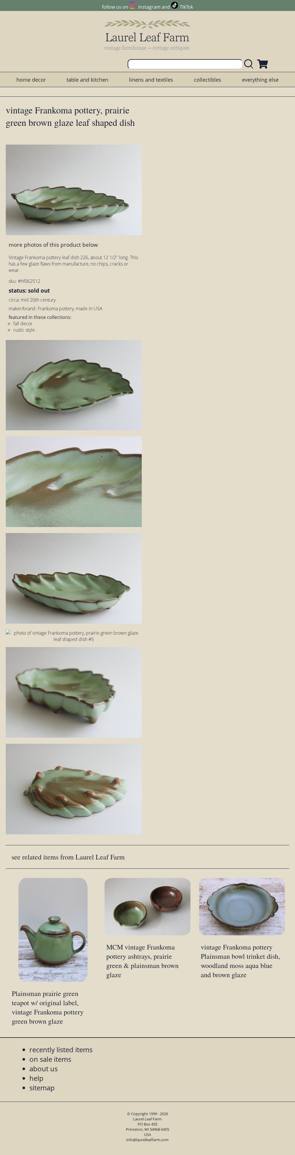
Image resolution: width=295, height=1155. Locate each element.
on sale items (50, 1059)
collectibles (207, 79)
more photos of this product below (53, 244)
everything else (260, 79)
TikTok (186, 7)
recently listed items (60, 1049)
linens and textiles (151, 79)
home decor (31, 79)
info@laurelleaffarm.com (147, 1139)
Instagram (149, 7)
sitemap (42, 1087)
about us (43, 1068)
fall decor (23, 323)
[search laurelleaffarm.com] (250, 64)
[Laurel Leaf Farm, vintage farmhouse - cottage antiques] (147, 35)
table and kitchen (87, 79)
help (36, 1078)
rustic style (24, 330)
